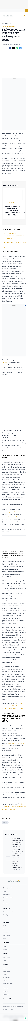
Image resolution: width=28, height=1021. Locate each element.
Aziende (6, 943)
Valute (5, 974)
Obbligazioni (6, 894)
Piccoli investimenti (8, 897)
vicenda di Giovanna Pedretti (12, 517)
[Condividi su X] (13, 48)
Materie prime (6, 971)
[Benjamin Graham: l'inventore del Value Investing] (8, 865)
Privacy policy (14, 1006)
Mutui (4, 938)
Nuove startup (6, 957)
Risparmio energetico (8, 911)
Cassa (4, 946)
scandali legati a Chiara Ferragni (13, 512)
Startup (5, 953)
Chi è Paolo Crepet (10, 233)
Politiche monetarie (8, 983)
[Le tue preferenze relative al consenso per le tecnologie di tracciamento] (25, 1018)
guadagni (5, 822)
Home (3, 22)
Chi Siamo (20, 1006)
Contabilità (6, 949)
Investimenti (7, 888)
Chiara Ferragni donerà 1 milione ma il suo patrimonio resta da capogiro (13, 705)
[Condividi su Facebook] (10, 48)
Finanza (6, 922)
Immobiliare (6, 904)
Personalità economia (8, 26)
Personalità (7, 22)
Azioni (5, 891)
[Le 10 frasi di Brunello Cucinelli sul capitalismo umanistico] (8, 854)
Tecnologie (6, 915)
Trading (5, 980)
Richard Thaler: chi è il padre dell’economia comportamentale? (14, 806)
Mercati (5, 964)
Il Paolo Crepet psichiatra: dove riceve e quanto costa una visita (15, 244)
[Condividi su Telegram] (20, 48)
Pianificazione (6, 935)
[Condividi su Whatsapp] (17, 48)
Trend (4, 960)
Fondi (4, 901)
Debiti (4, 926)
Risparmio (6, 908)
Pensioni (5, 932)
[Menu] (24, 15)
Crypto (5, 988)
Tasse (4, 929)
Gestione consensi (13, 1010)
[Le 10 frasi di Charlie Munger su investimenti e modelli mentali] (8, 842)
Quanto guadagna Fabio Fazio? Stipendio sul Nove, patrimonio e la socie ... (12, 210)
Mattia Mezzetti (5, 44)
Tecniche (5, 918)
